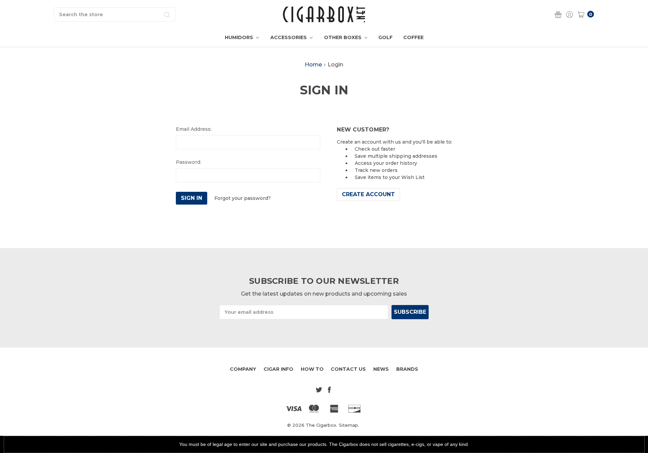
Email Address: (194, 129)
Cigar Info (278, 369)
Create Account (368, 194)
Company (243, 369)
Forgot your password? (242, 198)
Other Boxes (343, 37)
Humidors (239, 37)
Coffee (413, 37)
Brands (407, 369)
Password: (188, 162)
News (381, 369)
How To (312, 369)
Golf (385, 37)
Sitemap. (349, 425)
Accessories (289, 37)
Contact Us (348, 369)
